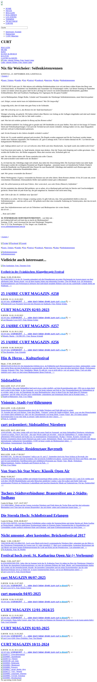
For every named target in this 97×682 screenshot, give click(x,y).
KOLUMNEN (11, 15)
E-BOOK (9, 23)
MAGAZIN (10, 13)
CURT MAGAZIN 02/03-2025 (25, 628)
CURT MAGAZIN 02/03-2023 (25, 310)
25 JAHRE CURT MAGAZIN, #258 (30, 293)
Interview (48, 80)
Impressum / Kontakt (13, 32)
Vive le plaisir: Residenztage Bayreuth (31, 449)
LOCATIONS (11, 17)
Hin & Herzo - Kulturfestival (25, 358)
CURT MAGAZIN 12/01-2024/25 (27, 610)
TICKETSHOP (12, 21)
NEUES (9, 11)
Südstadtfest (11, 380)
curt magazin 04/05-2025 (21, 593)
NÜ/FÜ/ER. (30, 302)
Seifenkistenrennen (68, 80)
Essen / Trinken (7, 80)
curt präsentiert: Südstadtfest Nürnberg (33, 424)
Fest (24, 80)
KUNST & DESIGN (9, 54)
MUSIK (4, 50)
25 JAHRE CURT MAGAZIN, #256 (30, 342)
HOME (8, 9)
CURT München (12, 36)
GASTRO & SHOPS (9, 58)
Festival (31, 80)
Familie (18, 80)
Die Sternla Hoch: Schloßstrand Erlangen (34, 515)
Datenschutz (10, 34)
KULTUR (5, 56)
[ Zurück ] (5, 76)
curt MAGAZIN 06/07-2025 (23, 577)
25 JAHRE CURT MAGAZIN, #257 (30, 326)
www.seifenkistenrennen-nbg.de (13, 226)
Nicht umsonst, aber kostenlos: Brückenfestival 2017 (43, 535)
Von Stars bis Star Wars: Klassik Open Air (35, 471)
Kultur (56, 80)
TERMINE (10, 19)
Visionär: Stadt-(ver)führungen (26, 402)
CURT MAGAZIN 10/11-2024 (25, 644)
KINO (3, 52)
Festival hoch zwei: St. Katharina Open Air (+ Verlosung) (47, 555)
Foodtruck (39, 80)
